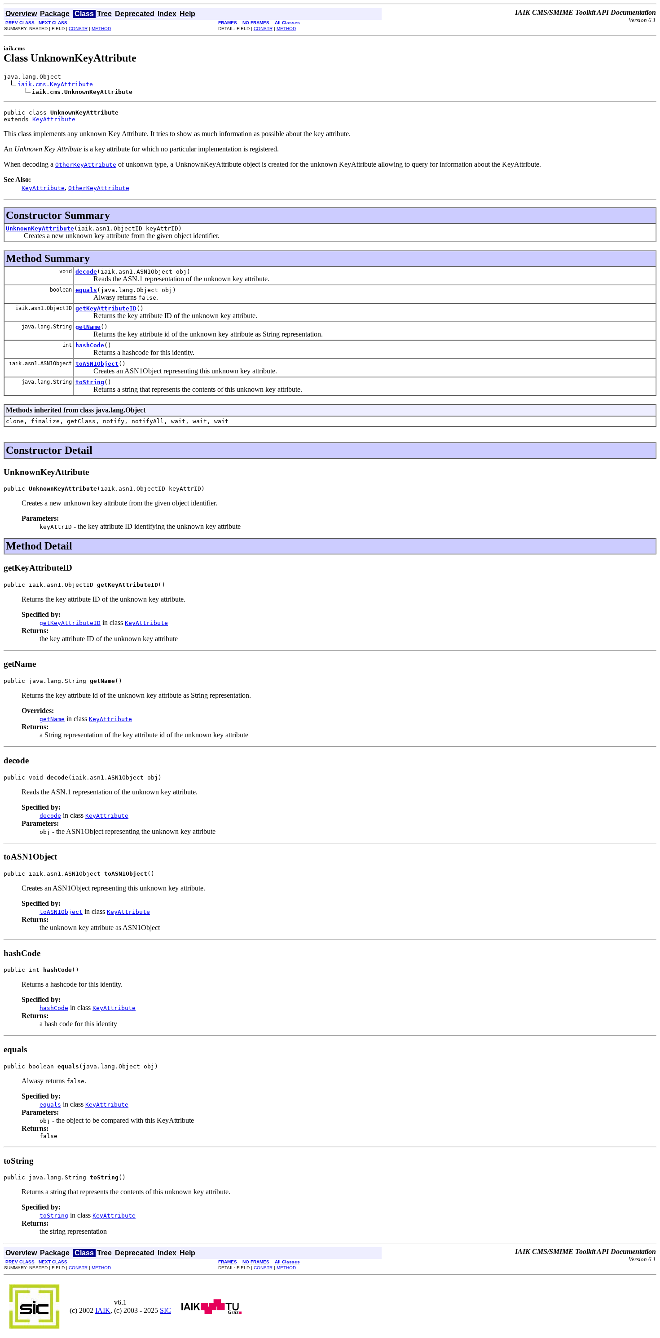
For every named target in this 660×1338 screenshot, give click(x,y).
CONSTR (78, 28)
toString (89, 382)
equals (86, 290)
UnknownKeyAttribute (40, 228)
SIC (165, 1310)
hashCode (89, 345)
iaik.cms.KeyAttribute (55, 84)
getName (88, 326)
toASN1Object (97, 363)
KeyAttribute (53, 119)
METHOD (101, 28)
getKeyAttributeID (105, 308)
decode (86, 271)
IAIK (102, 1310)
